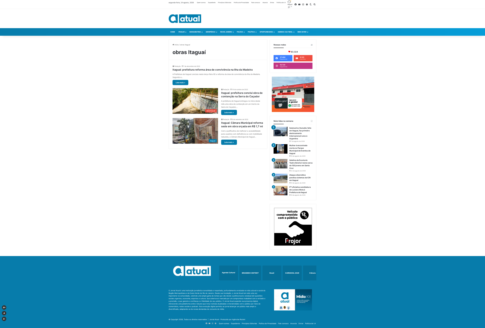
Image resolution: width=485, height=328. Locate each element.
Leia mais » (180, 82)
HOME (172, 32)
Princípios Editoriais (224, 2)
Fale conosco (255, 2)
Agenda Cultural (285, 32)
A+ (4, 307)
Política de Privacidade (241, 2)
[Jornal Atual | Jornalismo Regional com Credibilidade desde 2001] (185, 18)
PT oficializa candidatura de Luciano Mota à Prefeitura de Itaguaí (300, 189)
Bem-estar (302, 32)
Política (251, 32)
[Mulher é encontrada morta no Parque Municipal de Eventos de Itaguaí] (280, 149)
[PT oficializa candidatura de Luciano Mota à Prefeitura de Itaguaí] (280, 190)
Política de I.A (281, 2)
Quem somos (201, 2)
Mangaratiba (195, 32)
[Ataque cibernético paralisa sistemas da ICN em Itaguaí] (280, 178)
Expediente (211, 2)
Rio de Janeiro (226, 32)
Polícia (240, 32)
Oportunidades (266, 32)
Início (176, 45)
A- (4, 319)
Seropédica (210, 32)
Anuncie (265, 2)
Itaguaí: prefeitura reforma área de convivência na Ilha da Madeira (213, 69)
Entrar (272, 2)
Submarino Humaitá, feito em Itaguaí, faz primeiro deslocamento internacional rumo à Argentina (300, 133)
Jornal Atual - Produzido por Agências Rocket (227, 319)
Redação (177, 66)
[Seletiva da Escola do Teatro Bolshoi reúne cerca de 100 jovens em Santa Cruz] (280, 163)
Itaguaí (181, 32)
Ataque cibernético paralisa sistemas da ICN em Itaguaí (299, 177)
